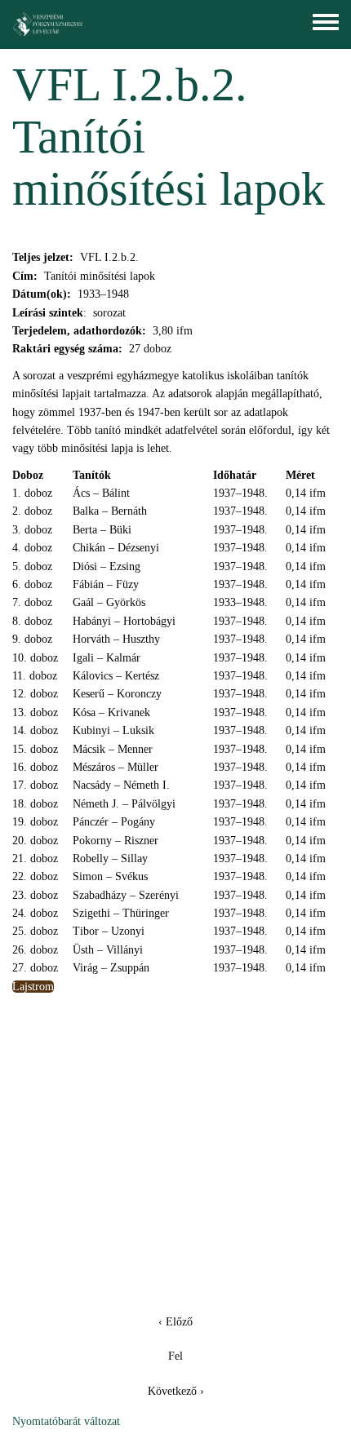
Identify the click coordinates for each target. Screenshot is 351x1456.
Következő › (176, 1391)
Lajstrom (33, 986)
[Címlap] (48, 24)
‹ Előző (175, 1322)
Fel (175, 1356)
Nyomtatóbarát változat (66, 1421)
